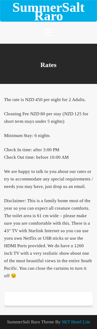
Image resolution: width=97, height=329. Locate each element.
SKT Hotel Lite (76, 321)
